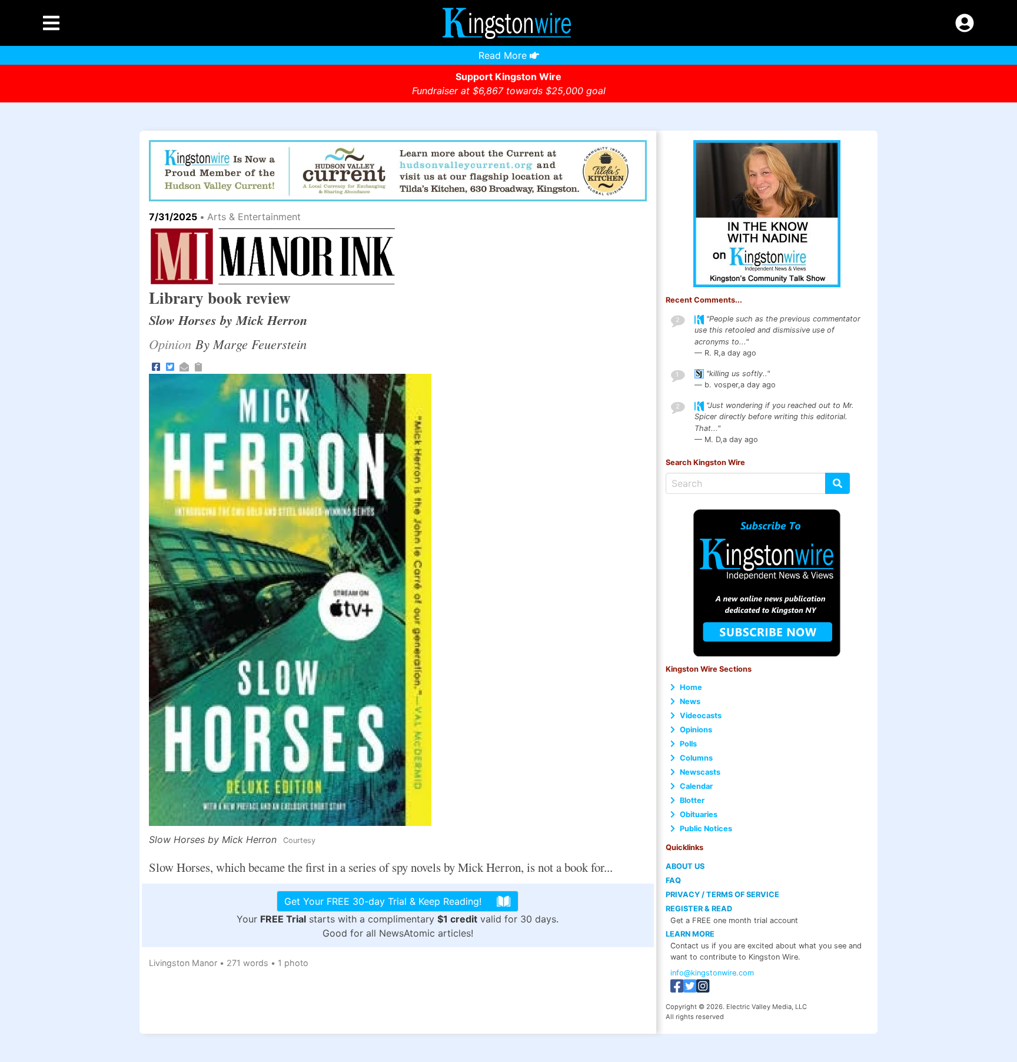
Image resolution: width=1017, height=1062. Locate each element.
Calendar (696, 786)
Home (691, 687)
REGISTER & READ (699, 908)
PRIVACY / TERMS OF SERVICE (722, 894)
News (690, 701)
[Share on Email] (184, 366)
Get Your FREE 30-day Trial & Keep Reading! (382, 901)
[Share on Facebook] (156, 366)
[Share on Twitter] (170, 366)
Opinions (696, 729)
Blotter (692, 800)
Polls (688, 743)
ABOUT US (685, 866)
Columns (696, 758)
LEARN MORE (690, 934)
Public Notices (706, 828)
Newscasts (700, 772)
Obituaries (698, 814)
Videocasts (701, 715)
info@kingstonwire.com (712, 972)
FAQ (673, 880)
